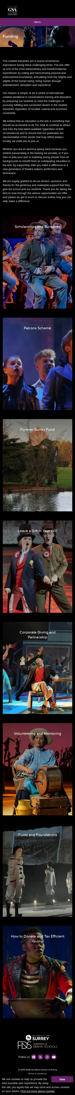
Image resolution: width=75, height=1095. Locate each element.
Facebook (33, 1057)
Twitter (40, 1057)
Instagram (47, 1057)
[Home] (12, 11)
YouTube (54, 1057)
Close (62, 1079)
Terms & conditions (37, 1073)
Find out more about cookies (38, 1091)
